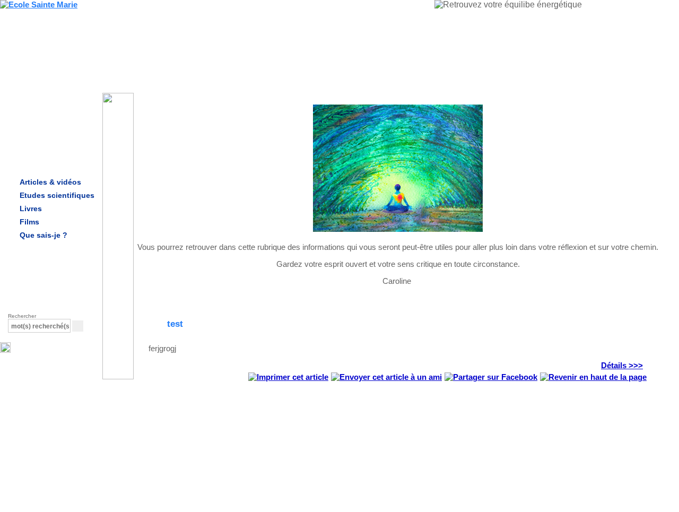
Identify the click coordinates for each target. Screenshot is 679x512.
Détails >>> (622, 365)
